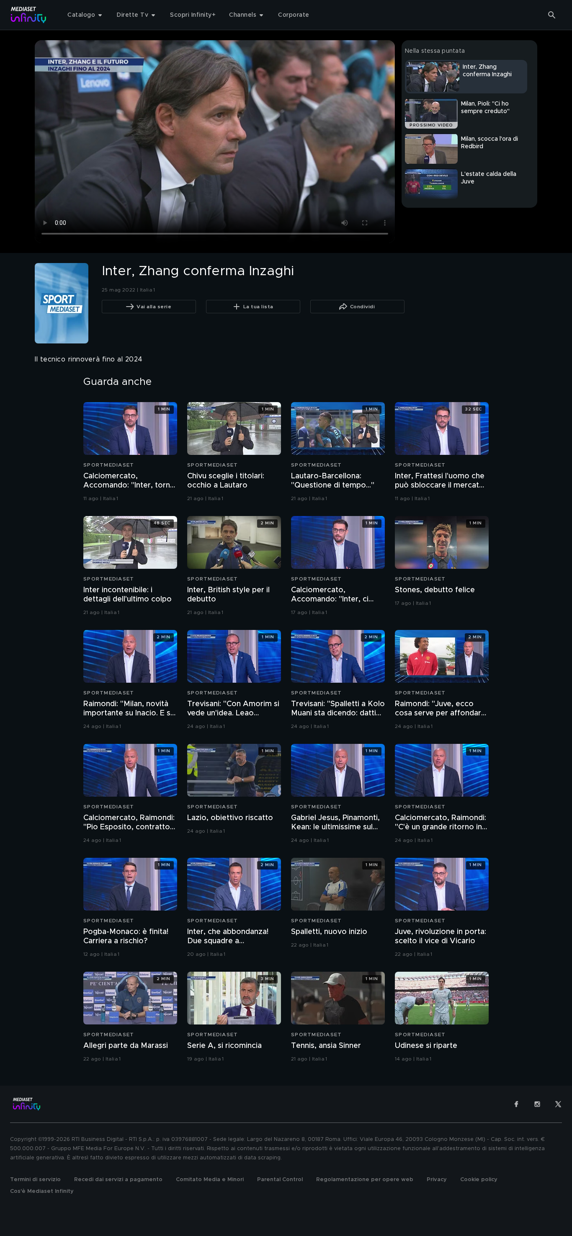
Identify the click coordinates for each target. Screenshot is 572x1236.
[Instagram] (537, 1104)
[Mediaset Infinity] (28, 14)
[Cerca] (552, 15)
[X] (558, 1104)
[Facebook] (516, 1104)
